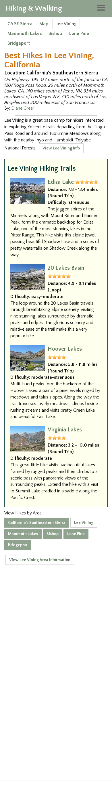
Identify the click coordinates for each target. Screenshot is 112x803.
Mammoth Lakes (24, 33)
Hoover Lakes (65, 349)
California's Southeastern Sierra (36, 522)
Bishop (55, 33)
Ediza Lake (61, 182)
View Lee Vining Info (61, 148)
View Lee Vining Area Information (39, 560)
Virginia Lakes (65, 430)
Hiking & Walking (34, 8)
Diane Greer (22, 108)
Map (44, 23)
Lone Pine (79, 33)
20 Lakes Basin (66, 268)
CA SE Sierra (19, 23)
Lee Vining (66, 23)
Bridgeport (18, 43)
